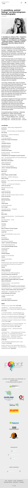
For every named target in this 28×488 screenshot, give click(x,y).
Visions (3, 141)
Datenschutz (15, 482)
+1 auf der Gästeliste (6, 138)
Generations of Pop (6, 145)
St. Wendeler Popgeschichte (8, 244)
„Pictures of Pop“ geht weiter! (8, 305)
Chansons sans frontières (7, 166)
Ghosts (3, 202)
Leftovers (3, 173)
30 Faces (3, 223)
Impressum (21, 482)
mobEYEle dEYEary (6, 191)
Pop (2, 212)
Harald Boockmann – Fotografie (9, 209)
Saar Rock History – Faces (7, 219)
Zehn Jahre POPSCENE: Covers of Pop (10, 234)
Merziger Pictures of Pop (7, 187)
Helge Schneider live (6, 162)
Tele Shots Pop (5, 149)
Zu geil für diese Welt (6, 205)
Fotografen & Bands (8, 482)
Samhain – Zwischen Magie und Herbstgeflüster (13, 131)
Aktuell (14, 480)
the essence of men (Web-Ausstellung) (10, 273)
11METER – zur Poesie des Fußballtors (10, 184)
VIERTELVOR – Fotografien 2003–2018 (10, 291)
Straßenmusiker (5, 198)
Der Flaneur (4, 237)
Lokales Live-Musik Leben (7, 295)
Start (6, 480)
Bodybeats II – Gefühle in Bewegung (10, 134)
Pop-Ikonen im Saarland (7, 241)
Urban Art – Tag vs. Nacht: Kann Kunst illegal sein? (13, 180)
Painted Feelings (5, 248)
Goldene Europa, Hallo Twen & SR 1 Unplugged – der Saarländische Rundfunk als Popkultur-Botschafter (13, 264)
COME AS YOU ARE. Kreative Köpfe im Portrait (12, 194)
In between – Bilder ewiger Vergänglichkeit (11, 127)
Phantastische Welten (6, 259)
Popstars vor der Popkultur (7, 255)
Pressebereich (20, 480)
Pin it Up (3, 227)
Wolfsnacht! (4, 252)
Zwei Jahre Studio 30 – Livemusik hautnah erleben (13, 288)
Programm (10, 480)
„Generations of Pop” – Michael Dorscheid (11, 328)
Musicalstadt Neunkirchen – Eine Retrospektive (12, 216)
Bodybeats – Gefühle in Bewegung (9, 177)
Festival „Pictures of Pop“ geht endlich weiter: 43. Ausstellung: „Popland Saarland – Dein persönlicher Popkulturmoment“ (13, 347)
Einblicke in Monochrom (7, 230)
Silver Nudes (4, 169)
